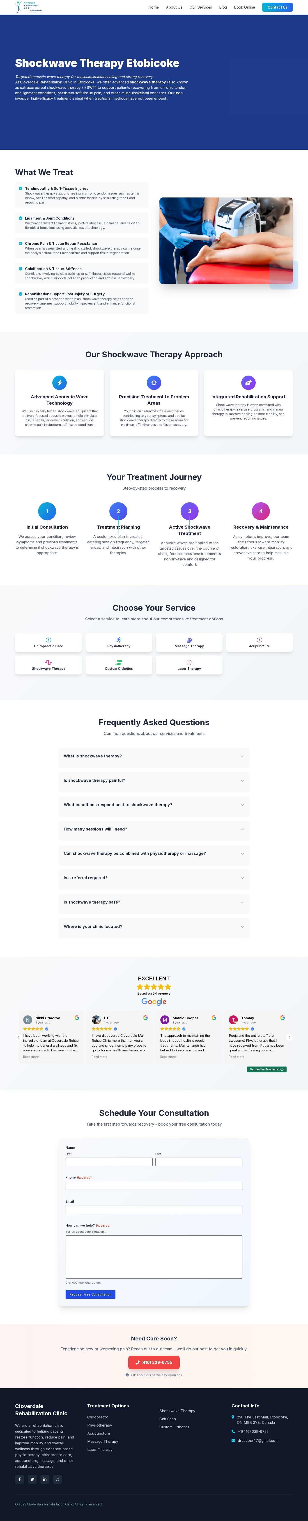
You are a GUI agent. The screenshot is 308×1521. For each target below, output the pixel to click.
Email (70, 1201)
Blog (223, 7)
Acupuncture (98, 1433)
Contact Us (277, 7)
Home (153, 7)
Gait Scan (167, 1419)
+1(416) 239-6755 (253, 1431)
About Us (174, 7)
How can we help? (88, 1225)
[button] (289, 1037)
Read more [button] (31, 1057)
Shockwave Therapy (177, 1411)
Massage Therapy (102, 1441)
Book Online (244, 7)
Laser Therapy (100, 1449)
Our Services (201, 7)
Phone (78, 1177)
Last (158, 1154)
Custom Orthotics (174, 1427)
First (68, 1154)
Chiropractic (97, 1417)
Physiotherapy (99, 1425)
